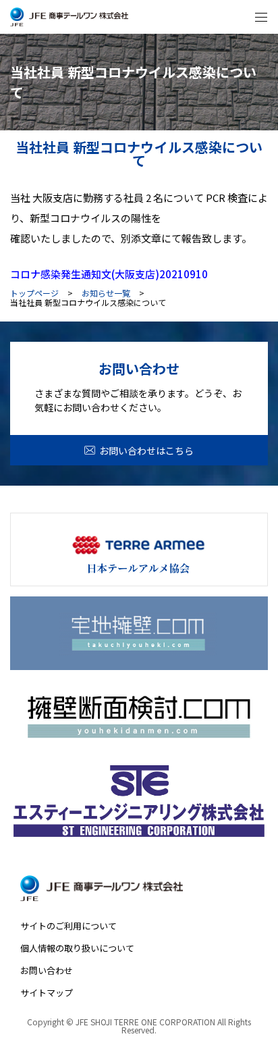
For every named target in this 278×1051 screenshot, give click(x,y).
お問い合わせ (46, 970)
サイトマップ (46, 992)
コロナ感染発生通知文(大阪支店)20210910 (109, 274)
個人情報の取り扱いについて (77, 948)
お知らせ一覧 (106, 293)
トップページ (34, 293)
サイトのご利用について (68, 925)
